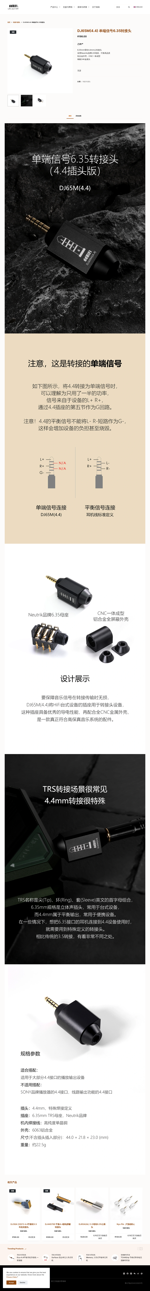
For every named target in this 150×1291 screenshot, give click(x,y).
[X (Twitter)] (124, 1274)
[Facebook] (127, 1274)
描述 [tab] (70, 116)
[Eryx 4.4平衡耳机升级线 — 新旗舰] (11, 1257)
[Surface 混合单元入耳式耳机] (45, 1257)
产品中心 (54, 7)
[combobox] (120, 7)
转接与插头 (87, 81)
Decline (22, 1282)
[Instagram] (131, 1274)
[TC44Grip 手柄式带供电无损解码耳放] (114, 1257)
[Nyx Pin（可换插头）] (126, 1204)
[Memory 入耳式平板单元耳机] (80, 1257)
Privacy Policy (11, 1277)
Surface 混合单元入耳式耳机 (62, 1258)
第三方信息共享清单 (58, 1281)
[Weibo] (138, 1274)
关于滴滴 (96, 7)
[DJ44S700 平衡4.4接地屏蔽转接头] (58, 1204)
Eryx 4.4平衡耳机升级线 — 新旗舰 (27, 1258)
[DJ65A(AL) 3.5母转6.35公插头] (92, 1204)
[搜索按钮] (129, 7)
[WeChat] (134, 1274)
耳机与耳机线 (21, 1255)
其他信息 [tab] (78, 116)
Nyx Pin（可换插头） (126, 1224)
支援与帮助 (67, 7)
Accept (11, 1282)
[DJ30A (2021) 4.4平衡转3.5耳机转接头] (24, 1204)
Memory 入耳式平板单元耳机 (97, 1258)
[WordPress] (141, 1274)
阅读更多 (31, 1237)
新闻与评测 (82, 7)
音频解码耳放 (125, 1255)
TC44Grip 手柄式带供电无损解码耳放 (131, 1258)
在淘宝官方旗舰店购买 (100, 1236)
